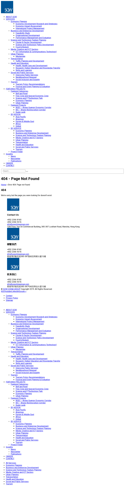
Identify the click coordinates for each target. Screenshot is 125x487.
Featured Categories (19, 91)
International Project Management (30, 28)
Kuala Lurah (20, 112)
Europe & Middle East (25, 121)
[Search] (27, 171)
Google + (22, 291)
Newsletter (15, 158)
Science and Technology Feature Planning (28, 40)
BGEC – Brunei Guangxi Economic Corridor (33, 107)
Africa (18, 124)
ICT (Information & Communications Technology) (36, 52)
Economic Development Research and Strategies (36, 24)
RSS (3, 291)
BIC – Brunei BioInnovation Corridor (31, 110)
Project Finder (17, 152)
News (13, 156)
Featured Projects (18, 105)
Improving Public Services (27, 75)
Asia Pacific (21, 117)
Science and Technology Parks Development (35, 45)
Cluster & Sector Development (29, 42)
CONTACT (10, 165)
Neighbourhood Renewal (26, 77)
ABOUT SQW (11, 17)
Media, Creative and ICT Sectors (24, 49)
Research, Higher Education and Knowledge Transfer (38, 68)
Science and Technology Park (29, 98)
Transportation (17, 59)
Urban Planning (17, 54)
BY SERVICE (16, 128)
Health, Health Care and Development (31, 65)
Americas (20, 119)
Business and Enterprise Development (27, 31)
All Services (11, 463)
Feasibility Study (23, 33)
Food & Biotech (22, 47)
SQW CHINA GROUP (11, 289)
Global (18, 126)
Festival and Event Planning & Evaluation (33, 86)
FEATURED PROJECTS (15, 89)
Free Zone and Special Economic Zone (32, 96)
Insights (9, 154)
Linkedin (15, 291)
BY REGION (15, 114)
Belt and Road (21, 93)
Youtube (8, 291)
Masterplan (20, 56)
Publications (16, 161)
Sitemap (9, 300)
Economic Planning (19, 21)
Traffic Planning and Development (30, 61)
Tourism (14, 82)
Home (3, 185)
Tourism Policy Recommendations (30, 84)
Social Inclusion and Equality (28, 79)
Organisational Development (28, 35)
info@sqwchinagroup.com (18, 224)
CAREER (9, 163)
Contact (9, 296)
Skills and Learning (24, 70)
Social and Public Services (22, 72)
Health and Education (20, 63)
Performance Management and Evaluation (33, 38)
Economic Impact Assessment (29, 26)
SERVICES (10, 19)
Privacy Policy (12, 298)
